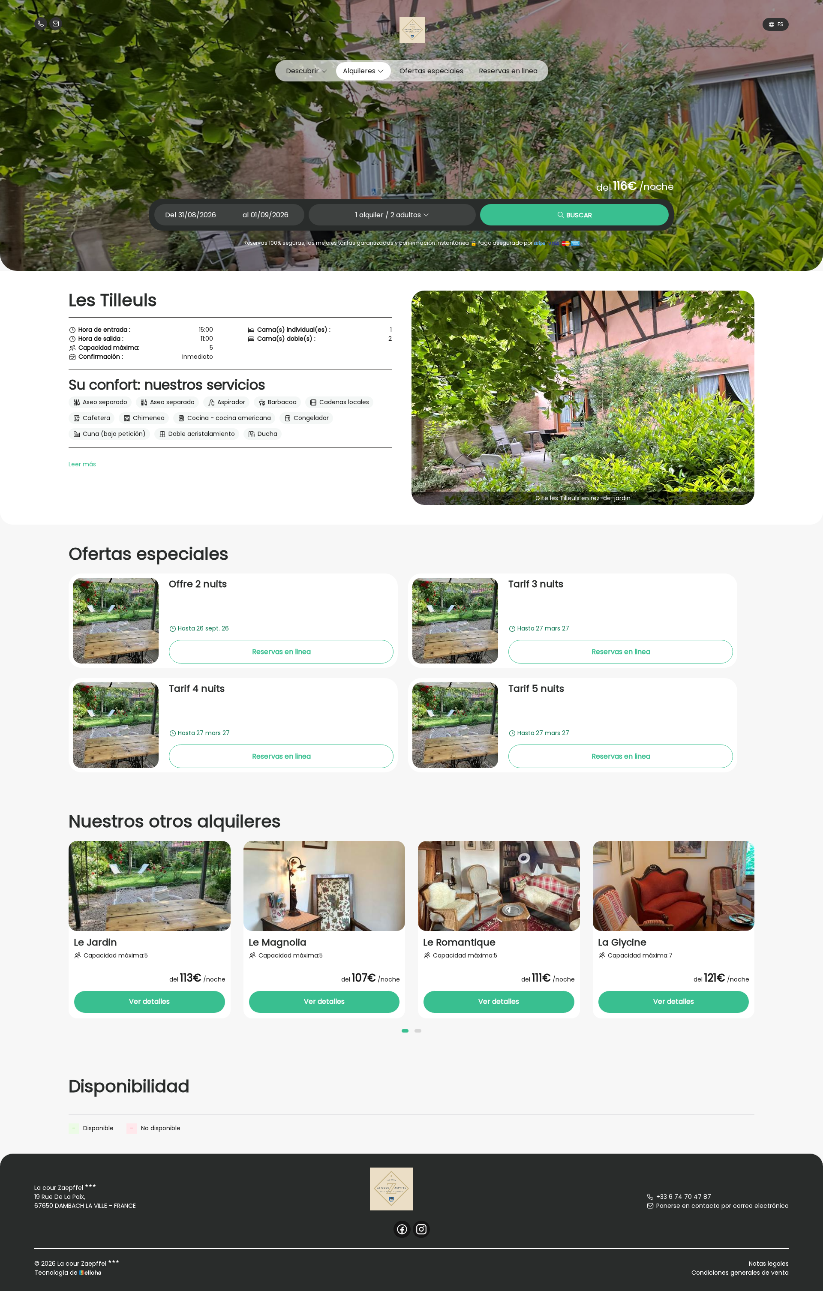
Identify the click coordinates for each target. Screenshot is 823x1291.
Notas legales (769, 1263)
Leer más (82, 464)
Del (170, 215)
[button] (405, 1031)
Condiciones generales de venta (740, 1272)
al (246, 215)
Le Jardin (95, 942)
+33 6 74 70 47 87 (683, 1196)
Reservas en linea (508, 71)
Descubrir (303, 71)
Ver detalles (149, 1001)
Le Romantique (459, 942)
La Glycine (622, 942)
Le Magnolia (277, 942)
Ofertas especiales (431, 71)
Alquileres (360, 71)
